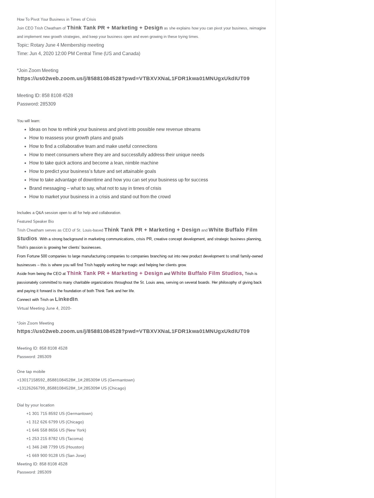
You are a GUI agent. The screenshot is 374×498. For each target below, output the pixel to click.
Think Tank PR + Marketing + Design (115, 28)
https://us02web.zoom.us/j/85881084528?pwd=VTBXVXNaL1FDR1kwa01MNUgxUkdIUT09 (133, 78)
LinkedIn (66, 299)
